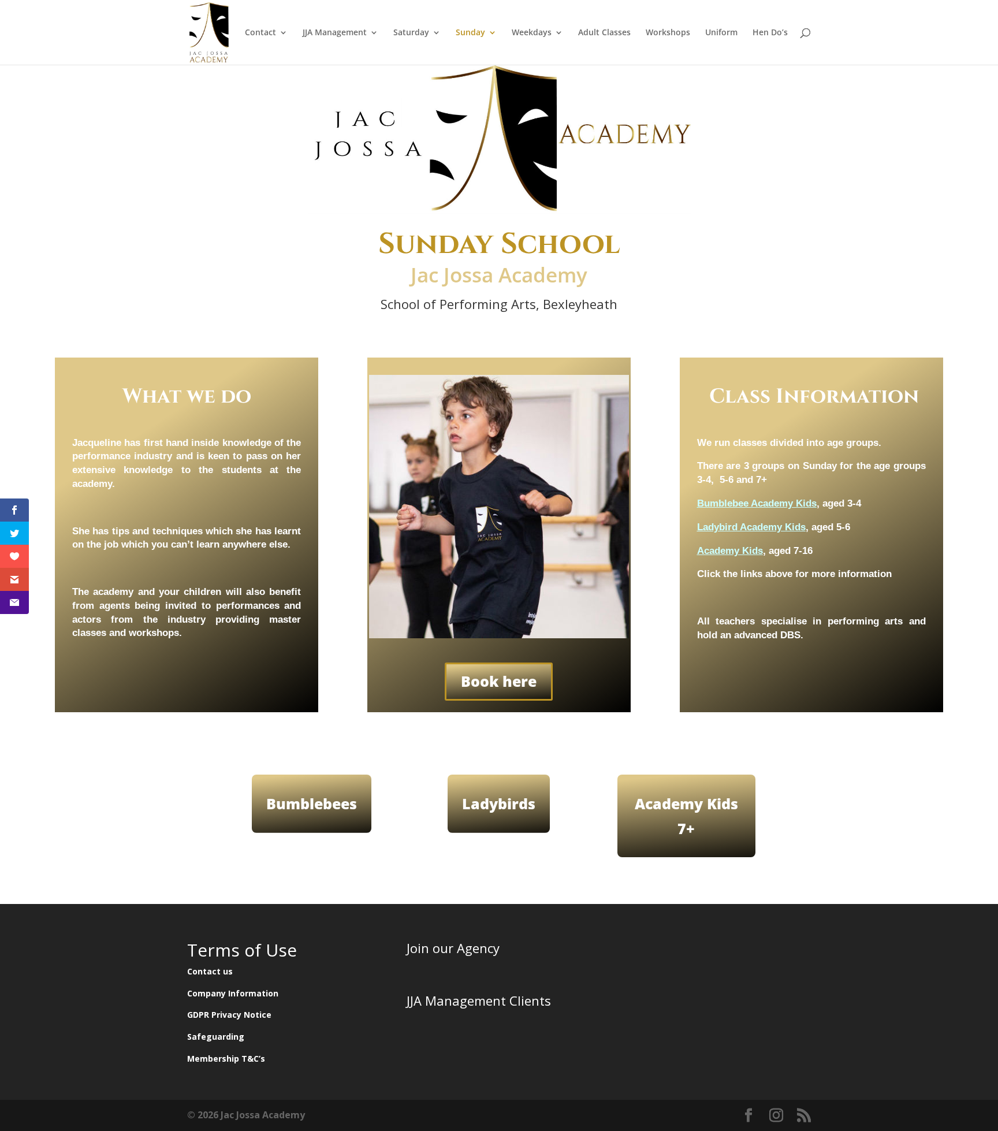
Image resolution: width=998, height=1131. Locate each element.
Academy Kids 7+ (686, 816)
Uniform (721, 33)
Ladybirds (498, 803)
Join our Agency (453, 948)
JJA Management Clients (479, 1000)
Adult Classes (604, 33)
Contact (260, 33)
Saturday (411, 33)
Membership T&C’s (226, 1058)
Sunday (470, 33)
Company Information (232, 993)
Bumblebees (311, 803)
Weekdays (532, 33)
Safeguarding (215, 1036)
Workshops (668, 33)
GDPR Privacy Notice (229, 1014)
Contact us (210, 971)
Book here (499, 681)
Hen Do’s (770, 33)
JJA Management (335, 33)
